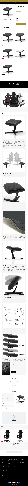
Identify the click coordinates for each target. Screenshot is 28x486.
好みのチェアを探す (5, 4)
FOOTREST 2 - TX (16, 44)
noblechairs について (16, 462)
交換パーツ (3, 473)
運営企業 (15, 466)
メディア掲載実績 (14, 385)
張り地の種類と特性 (22, 462)
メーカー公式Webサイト (17, 468)
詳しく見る (13, 372)
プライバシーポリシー (18, 483)
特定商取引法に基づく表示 (10, 460)
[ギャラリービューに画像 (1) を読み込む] (4, 19)
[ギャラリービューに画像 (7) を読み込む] (11, 19)
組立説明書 (10, 381)
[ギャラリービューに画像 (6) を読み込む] (10, 19)
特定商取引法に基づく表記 (14, 484)
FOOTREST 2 (3, 44)
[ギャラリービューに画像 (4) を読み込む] (8, 19)
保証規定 (18, 381)
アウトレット (3, 475)
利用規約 (9, 463)
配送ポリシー (9, 466)
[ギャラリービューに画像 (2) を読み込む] (5, 19)
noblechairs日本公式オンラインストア (8, 483)
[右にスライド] (13, 19)
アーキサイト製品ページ (14, 383)
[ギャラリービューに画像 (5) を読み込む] (9, 19)
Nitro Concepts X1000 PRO (4, 466)
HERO (2, 462)
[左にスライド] (2, 19)
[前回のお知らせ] (1, 1)
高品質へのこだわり (22, 464)
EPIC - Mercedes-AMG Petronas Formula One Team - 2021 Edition (19, 443)
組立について (15, 459)
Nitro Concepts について (16, 464)
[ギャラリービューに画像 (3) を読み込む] (6, 19)
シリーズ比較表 (22, 459)
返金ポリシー (14, 483)
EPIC (2, 459)
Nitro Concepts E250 (4, 470)
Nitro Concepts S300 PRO (4, 468)
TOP (2, 4)
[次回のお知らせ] (26, 1)
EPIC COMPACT (4, 464)
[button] (1, 2)
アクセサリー (11, 4)
